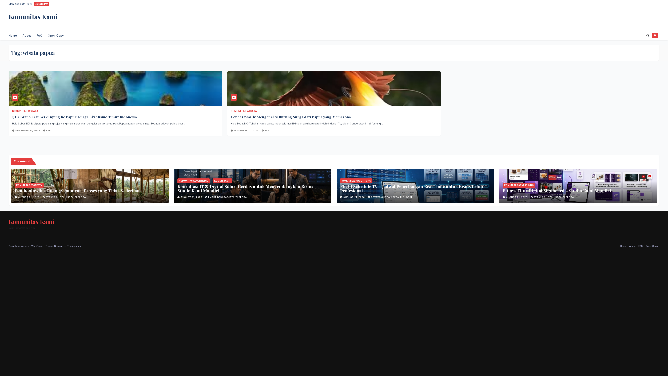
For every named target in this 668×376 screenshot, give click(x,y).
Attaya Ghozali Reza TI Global (66, 197)
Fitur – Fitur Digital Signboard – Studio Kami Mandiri (557, 190)
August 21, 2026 (29, 197)
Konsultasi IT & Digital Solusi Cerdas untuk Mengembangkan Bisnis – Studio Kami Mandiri (247, 188)
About (26, 35)
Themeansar (74, 246)
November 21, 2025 (28, 130)
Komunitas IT (222, 180)
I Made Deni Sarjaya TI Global (228, 197)
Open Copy (56, 35)
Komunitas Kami (33, 16)
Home (13, 35)
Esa (48, 130)
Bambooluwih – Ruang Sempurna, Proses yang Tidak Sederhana (78, 190)
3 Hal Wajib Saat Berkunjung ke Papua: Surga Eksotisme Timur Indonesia (74, 117)
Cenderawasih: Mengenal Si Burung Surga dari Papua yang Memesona (291, 117)
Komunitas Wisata (25, 110)
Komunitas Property (29, 185)
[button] (647, 35)
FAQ (39, 35)
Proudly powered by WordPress (26, 246)
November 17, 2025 (246, 130)
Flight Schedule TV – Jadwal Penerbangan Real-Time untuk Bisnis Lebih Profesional (411, 188)
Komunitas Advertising (193, 180)
